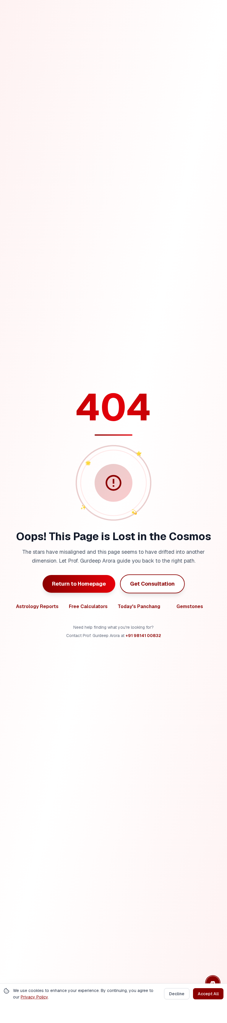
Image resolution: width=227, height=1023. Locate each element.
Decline (176, 993)
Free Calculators (88, 606)
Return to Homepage (79, 583)
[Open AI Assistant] (213, 983)
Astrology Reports (37, 606)
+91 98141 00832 (143, 635)
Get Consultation (152, 583)
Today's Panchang (139, 606)
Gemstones (189, 606)
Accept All (208, 993)
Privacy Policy (34, 997)
